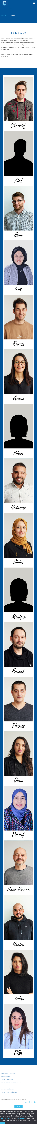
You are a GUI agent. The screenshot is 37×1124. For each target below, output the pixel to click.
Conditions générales (9, 1092)
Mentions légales (7, 1089)
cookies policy (5, 1118)
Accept (2, 1123)
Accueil (4, 15)
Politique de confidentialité (11, 1083)
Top (18, 1106)
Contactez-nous (7, 1080)
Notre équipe (6, 1076)
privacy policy (22, 1118)
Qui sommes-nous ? (8, 1073)
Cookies (4, 1086)
